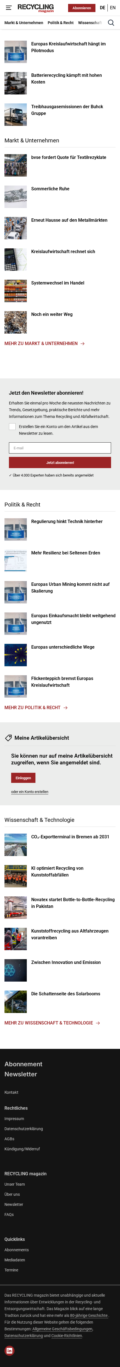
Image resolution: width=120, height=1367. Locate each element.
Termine (11, 1270)
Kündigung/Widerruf (22, 1149)
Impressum (14, 1118)
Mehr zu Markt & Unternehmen (41, 343)
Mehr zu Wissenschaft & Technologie (48, 1023)
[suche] (111, 22)
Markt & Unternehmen (31, 140)
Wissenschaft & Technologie (39, 820)
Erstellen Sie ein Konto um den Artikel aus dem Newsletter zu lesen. (58, 430)
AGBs (9, 1139)
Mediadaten (14, 1260)
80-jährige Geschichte (89, 1315)
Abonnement (23, 1064)
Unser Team (14, 1184)
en (113, 7)
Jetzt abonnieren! (60, 463)
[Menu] (8, 7)
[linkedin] (9, 1351)
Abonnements (16, 1250)
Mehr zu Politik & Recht (32, 707)
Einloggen (23, 778)
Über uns (12, 1194)
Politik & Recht (22, 504)
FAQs (9, 1214)
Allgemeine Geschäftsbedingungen (62, 1329)
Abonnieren (82, 8)
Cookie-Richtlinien (66, 1335)
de (102, 7)
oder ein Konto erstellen (29, 792)
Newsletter (20, 1074)
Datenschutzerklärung (23, 1129)
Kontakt (11, 1092)
